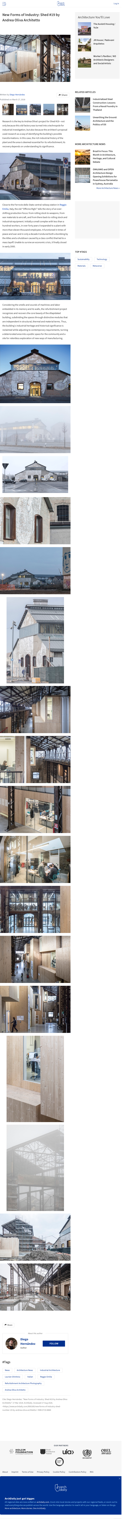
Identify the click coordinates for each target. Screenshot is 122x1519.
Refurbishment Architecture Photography (23, 1383)
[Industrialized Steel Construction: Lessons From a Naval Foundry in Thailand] (82, 105)
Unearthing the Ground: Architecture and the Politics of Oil (105, 121)
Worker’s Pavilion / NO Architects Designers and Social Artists (104, 60)
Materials (82, 265)
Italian (30, 1376)
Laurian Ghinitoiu (12, 1376)
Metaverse (97, 265)
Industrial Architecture (50, 1370)
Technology (102, 259)
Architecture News (25, 1370)
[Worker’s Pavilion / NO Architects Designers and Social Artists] (84, 61)
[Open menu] (4, 3)
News (7, 1370)
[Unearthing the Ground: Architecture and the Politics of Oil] (82, 123)
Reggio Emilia (46, 1376)
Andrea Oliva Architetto (15, 1389)
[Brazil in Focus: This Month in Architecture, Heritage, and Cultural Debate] (82, 157)
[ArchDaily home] (61, 3)
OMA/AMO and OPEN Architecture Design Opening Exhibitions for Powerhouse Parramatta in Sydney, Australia (105, 176)
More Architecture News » (108, 188)
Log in (116, 4)
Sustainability (84, 259)
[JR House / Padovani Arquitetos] (84, 44)
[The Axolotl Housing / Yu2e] (84, 28)
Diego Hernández (27, 1341)
